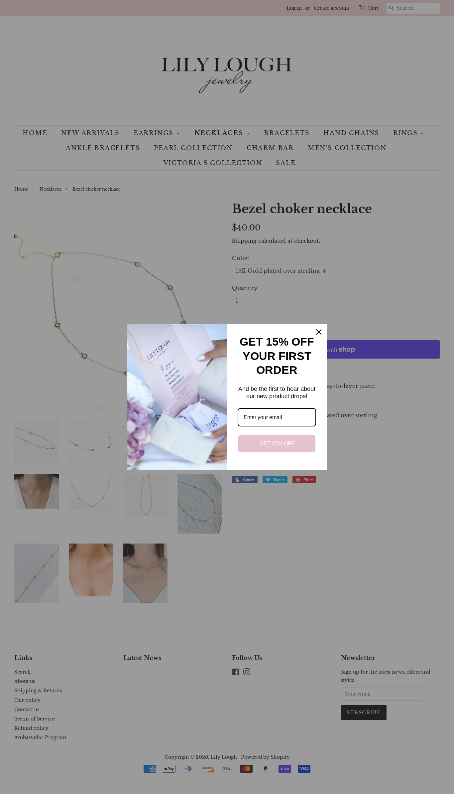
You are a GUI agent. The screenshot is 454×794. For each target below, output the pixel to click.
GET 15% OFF (277, 443)
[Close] (319, 332)
